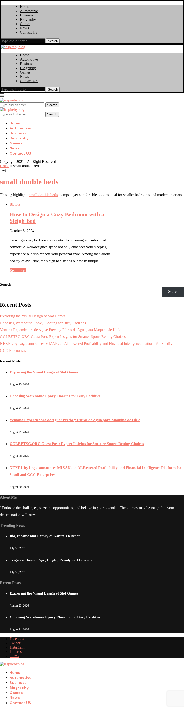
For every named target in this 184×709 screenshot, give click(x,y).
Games (25, 24)
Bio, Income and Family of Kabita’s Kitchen (45, 536)
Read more (18, 270)
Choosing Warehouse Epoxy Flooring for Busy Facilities (43, 323)
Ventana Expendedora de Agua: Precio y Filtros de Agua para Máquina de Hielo (60, 330)
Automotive (29, 11)
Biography (28, 19)
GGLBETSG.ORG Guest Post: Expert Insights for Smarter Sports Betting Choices (63, 337)
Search (53, 41)
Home (24, 7)
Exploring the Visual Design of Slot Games (32, 316)
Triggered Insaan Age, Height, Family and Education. (53, 560)
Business (26, 15)
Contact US (29, 32)
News (24, 28)
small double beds (43, 195)
